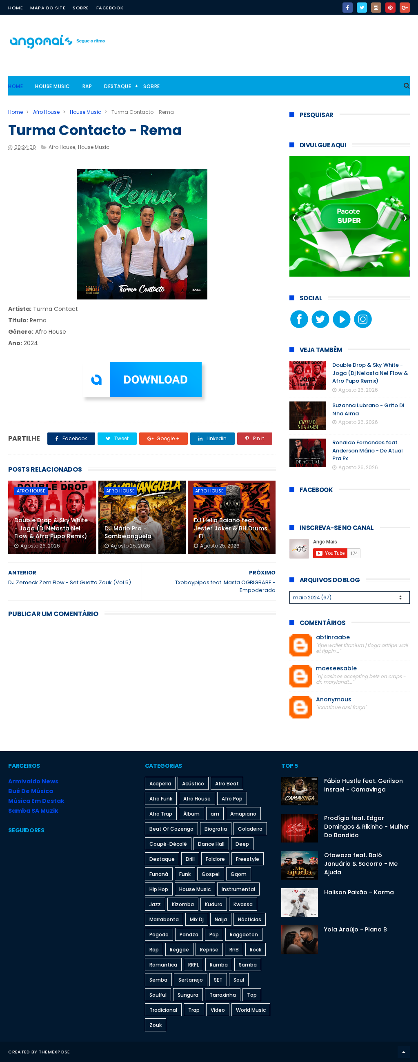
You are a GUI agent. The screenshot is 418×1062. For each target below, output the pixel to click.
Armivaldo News (33, 781)
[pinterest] (390, 7)
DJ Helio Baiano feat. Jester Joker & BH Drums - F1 (230, 528)
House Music (52, 86)
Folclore (215, 859)
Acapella (160, 783)
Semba (158, 979)
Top (252, 994)
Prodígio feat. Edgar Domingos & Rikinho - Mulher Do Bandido (366, 826)
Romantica (163, 964)
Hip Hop (158, 889)
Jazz (155, 904)
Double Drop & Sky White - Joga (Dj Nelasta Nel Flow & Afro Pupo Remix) (51, 528)
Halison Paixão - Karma (359, 892)
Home (15, 7)
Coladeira (250, 828)
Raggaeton (244, 934)
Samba (248, 964)
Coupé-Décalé (168, 843)
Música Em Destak (36, 801)
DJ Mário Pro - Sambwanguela (127, 532)
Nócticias (249, 919)
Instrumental (238, 889)
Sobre (81, 7)
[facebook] (347, 7)
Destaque (117, 86)
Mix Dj (197, 919)
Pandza (189, 934)
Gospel (211, 874)
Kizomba (183, 904)
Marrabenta (164, 919)
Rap (87, 86)
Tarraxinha (222, 994)
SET (218, 979)
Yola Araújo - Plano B (355, 929)
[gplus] (405, 7)
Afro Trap (160, 813)
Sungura (188, 994)
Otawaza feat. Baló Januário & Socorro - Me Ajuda (361, 863)
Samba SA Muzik (33, 811)
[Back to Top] (404, 1052)
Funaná (158, 874)
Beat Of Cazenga (171, 828)
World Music (251, 1010)
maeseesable (336, 668)
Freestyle (247, 859)
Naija (221, 919)
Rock (255, 949)
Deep (242, 843)
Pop (214, 934)
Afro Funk (160, 798)
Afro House (46, 112)
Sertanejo (190, 979)
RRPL (193, 964)
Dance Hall (211, 843)
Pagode (159, 934)
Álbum (191, 813)
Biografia (216, 828)
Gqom (239, 874)
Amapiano (243, 813)
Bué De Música (30, 791)
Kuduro (213, 904)
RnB (234, 949)
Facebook (110, 7)
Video (218, 1010)
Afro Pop (232, 798)
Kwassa (243, 904)
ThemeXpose (54, 1052)
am (215, 813)
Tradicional (163, 1010)
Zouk (155, 1025)
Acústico (193, 783)
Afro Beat (227, 783)
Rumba (219, 964)
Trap (194, 1010)
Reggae (179, 949)
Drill (190, 859)
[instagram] (376, 7)
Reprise (209, 949)
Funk (185, 874)
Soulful (158, 994)
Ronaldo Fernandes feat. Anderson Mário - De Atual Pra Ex (367, 450)
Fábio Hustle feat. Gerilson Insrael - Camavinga (363, 785)
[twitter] (362, 7)
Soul (238, 979)
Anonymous (333, 699)
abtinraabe (333, 637)
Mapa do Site (47, 7)
